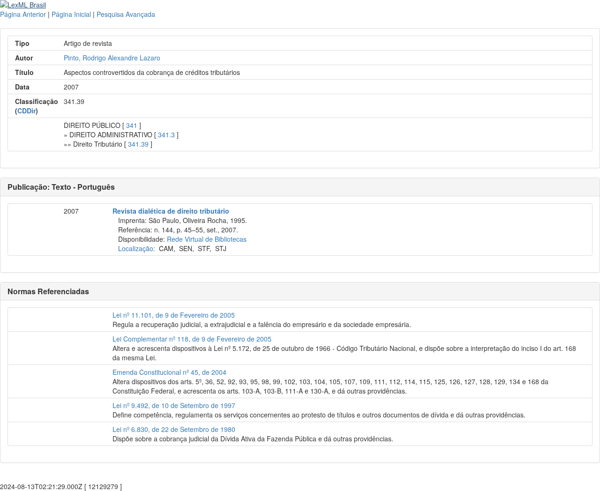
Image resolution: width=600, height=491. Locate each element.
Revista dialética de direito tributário (170, 211)
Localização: (136, 248)
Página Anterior (23, 14)
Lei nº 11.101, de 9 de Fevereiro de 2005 (173, 315)
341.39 (138, 144)
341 (131, 125)
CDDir (26, 110)
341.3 (166, 134)
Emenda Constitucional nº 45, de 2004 (169, 372)
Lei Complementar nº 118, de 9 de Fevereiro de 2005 (191, 338)
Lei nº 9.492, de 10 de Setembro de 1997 (173, 405)
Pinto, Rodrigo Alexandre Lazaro (112, 57)
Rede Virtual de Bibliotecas (207, 239)
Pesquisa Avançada (126, 14)
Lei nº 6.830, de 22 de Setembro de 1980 (173, 429)
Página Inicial (71, 14)
